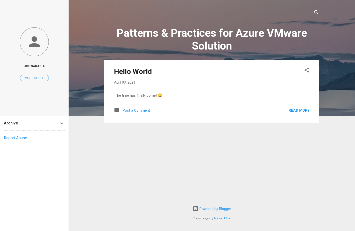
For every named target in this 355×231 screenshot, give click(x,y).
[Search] (316, 13)
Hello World (133, 71)
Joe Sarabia (34, 66)
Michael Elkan (222, 218)
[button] (307, 71)
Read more (299, 110)
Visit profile (34, 78)
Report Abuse (15, 138)
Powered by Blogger (215, 209)
